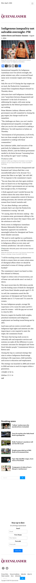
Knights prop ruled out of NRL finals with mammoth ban (21, 451)
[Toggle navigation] (32, 3)
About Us (29, 574)
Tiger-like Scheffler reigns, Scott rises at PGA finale (22, 459)
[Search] (22, 477)
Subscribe (18, 551)
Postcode (18, 541)
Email (18, 528)
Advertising (18, 576)
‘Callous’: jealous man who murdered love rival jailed (20, 426)
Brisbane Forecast (11, 8)
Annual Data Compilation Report (13, 89)
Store (12, 576)
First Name (18, 535)
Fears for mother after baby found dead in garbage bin (23, 434)
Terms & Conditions (14, 574)
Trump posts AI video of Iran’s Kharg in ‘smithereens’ (21, 468)
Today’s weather (5, 576)
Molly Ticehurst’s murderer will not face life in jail (22, 442)
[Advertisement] (18, 399)
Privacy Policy (4, 574)
